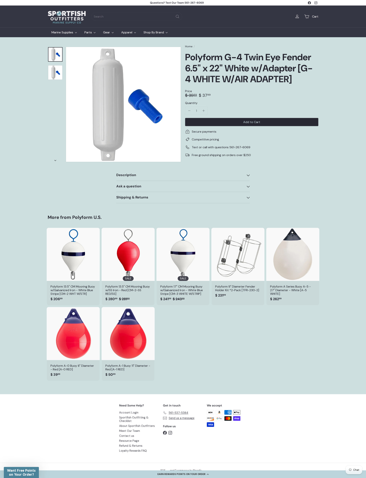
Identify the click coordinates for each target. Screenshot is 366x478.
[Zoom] (123, 104)
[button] (183, 474)
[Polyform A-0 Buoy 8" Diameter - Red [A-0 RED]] (73, 344)
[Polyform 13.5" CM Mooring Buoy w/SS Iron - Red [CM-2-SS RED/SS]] (128, 266)
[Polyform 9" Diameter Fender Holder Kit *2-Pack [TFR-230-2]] (237, 264)
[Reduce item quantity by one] (189, 111)
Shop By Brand (154, 32)
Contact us (126, 436)
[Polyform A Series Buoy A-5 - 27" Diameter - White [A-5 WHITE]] (292, 266)
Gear (107, 32)
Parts (88, 32)
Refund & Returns (130, 446)
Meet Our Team (129, 431)
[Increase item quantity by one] (203, 111)
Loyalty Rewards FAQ (133, 451)
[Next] (55, 159)
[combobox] (137, 16)
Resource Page (129, 441)
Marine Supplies (62, 32)
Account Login (128, 412)
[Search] (177, 16)
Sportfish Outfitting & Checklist (133, 419)
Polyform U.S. (87, 217)
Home (189, 46)
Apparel (127, 32)
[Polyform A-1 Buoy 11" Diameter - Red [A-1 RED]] (128, 344)
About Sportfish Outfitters (137, 426)
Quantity (191, 103)
